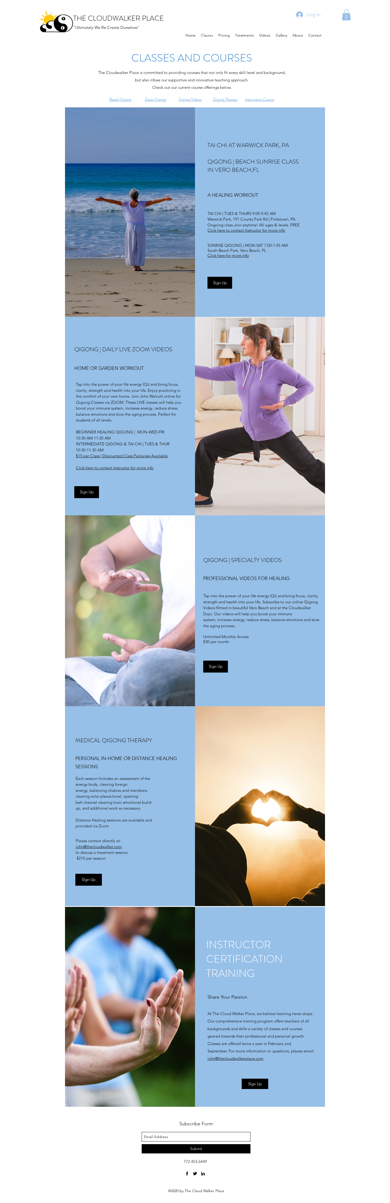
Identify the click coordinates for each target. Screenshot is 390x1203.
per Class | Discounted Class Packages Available (122, 455)
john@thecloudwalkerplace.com (235, 1058)
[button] (346, 14)
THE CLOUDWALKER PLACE (118, 18)
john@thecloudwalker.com (99, 846)
